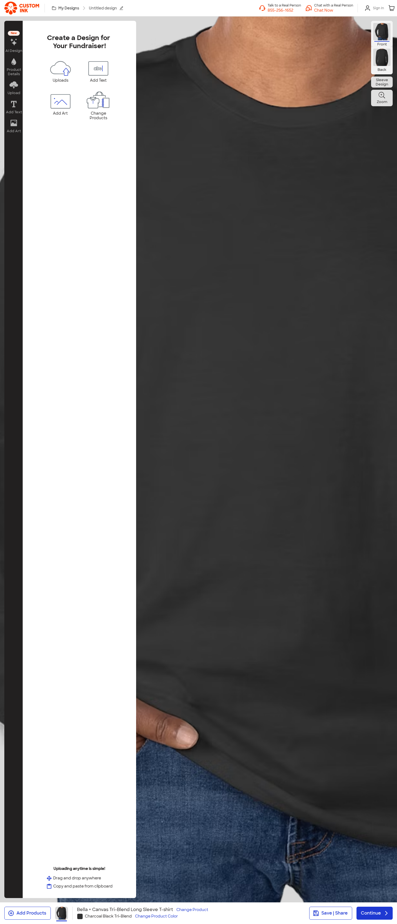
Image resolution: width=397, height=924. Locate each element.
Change (192, 910)
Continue (371, 913)
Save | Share (334, 913)
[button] (333, 10)
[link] (21, 8)
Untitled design (103, 8)
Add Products (31, 913)
